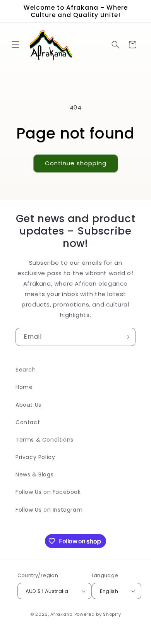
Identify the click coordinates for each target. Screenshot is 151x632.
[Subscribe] (126, 337)
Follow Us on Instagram (48, 510)
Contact (27, 422)
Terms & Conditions (44, 440)
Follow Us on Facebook (48, 492)
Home (24, 387)
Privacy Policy (35, 457)
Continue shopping (75, 163)
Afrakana (61, 614)
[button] (15, 44)
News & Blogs (34, 474)
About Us (28, 405)
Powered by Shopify (97, 614)
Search (25, 369)
